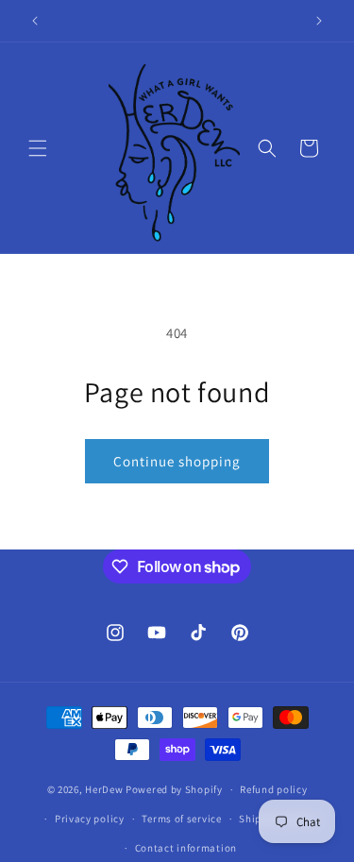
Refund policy (273, 789)
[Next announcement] (319, 21)
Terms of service (181, 818)
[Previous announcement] (35, 21)
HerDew (104, 789)
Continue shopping (177, 461)
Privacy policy (90, 818)
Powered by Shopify (174, 789)
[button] (38, 148)
